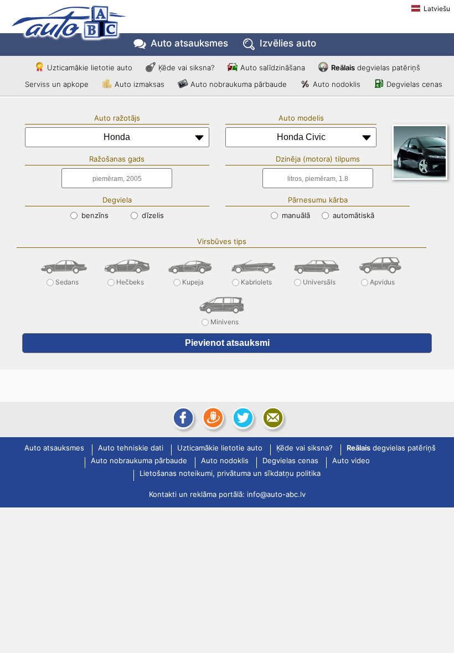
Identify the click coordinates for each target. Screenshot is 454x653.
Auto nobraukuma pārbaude (238, 84)
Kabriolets (256, 280)
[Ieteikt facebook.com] (182, 417)
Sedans (67, 280)
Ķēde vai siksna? (186, 67)
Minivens (224, 320)
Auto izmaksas (139, 84)
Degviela (117, 199)
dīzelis (152, 215)
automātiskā (352, 215)
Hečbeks (130, 280)
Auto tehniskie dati (130, 448)
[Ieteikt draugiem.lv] (212, 417)
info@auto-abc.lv (276, 494)
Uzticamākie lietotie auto (89, 67)
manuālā (295, 215)
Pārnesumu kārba (318, 199)
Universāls (319, 280)
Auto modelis (301, 117)
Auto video (351, 461)
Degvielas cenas (414, 84)
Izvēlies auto (288, 43)
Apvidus (382, 280)
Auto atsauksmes (189, 43)
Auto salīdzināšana (272, 67)
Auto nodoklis (336, 84)
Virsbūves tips (221, 241)
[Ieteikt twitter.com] (242, 417)
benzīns (94, 215)
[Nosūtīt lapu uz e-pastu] (271, 417)
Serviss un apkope (57, 84)
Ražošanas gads (117, 158)
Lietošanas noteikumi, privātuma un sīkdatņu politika (230, 474)
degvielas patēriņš (375, 67)
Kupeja (193, 280)
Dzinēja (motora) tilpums (318, 158)
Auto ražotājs (117, 117)
